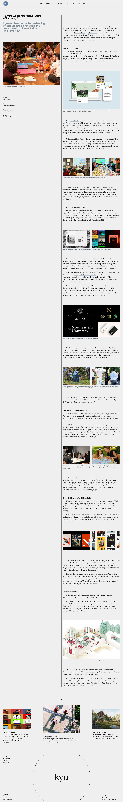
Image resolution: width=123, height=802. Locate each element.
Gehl (10, 111)
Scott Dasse (6, 117)
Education (12, 105)
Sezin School (110, 59)
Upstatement (15, 111)
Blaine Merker (13, 117)
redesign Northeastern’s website (85, 275)
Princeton (93, 350)
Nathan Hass (87, 288)
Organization (6, 105)
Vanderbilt (94, 560)
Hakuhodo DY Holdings (109, 800)
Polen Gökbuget (75, 121)
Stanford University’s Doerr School (78, 187)
